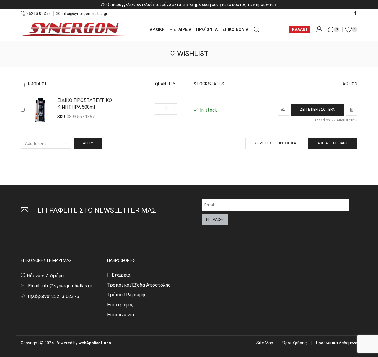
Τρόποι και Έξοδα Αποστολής (139, 285)
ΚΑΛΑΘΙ (299, 29)
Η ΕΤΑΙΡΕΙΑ (180, 29)
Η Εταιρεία (118, 275)
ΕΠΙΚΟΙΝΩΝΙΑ (235, 29)
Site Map (264, 343)
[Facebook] (355, 13)
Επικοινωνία (120, 315)
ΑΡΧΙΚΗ (157, 29)
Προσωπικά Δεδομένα (336, 343)
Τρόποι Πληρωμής (127, 295)
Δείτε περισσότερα (317, 110)
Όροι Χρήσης (294, 343)
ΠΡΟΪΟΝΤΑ (207, 29)
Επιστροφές (120, 305)
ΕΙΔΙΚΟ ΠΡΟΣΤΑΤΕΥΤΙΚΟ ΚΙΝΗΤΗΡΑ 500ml (84, 103)
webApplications (95, 343)
